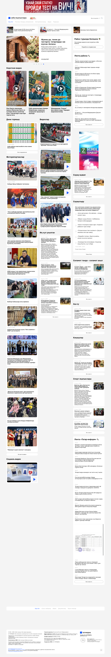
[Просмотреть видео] (16, 88)
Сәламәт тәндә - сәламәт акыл (88, 260)
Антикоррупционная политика (15, 648)
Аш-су (76, 304)
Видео (49, 22)
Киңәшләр (78, 338)
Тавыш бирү (89, 254)
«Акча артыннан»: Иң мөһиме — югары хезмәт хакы (90, 214)
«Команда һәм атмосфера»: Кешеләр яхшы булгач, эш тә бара (89, 243)
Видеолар (44, 119)
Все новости (55, 316)
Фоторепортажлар (40, 22)
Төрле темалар (72, 608)
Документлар (62, 608)
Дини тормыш (13, 119)
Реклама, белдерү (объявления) (24, 22)
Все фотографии (22, 454)
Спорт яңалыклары (82, 379)
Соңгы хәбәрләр (46, 608)
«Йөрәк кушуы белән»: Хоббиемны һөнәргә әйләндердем (89, 220)
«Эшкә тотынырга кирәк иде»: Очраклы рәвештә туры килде (90, 225)
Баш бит (10, 22)
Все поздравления (22, 152)
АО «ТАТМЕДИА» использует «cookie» (16, 649)
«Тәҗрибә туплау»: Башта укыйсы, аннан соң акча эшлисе (88, 237)
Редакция (56, 22)
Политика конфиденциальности (15, 651)
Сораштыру (78, 201)
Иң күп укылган (47, 233)
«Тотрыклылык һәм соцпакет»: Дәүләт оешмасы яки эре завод (90, 231)
